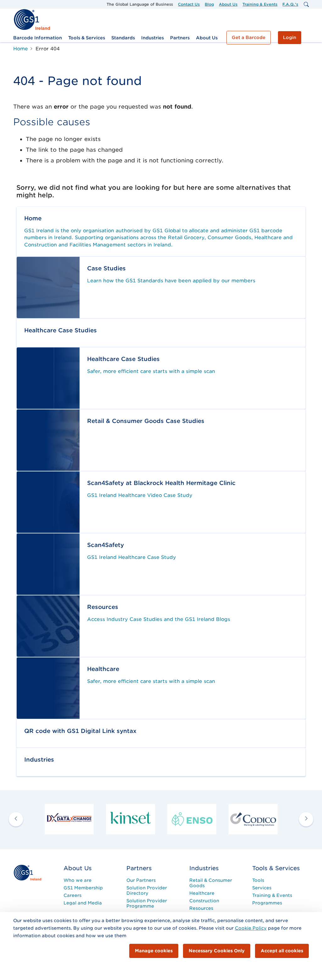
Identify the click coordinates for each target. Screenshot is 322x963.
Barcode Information (37, 37)
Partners (180, 37)
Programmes (267, 902)
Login (289, 37)
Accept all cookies (282, 950)
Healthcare (201, 893)
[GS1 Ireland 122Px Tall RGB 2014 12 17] (27, 872)
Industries (152, 37)
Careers (72, 895)
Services (261, 887)
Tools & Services (86, 37)
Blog (209, 4)
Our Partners (141, 880)
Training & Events (259, 4)
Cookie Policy (251, 928)
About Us (228, 4)
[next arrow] (306, 819)
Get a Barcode (248, 37)
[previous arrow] (15, 819)
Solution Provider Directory (146, 890)
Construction (204, 900)
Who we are (78, 880)
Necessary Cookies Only (217, 950)
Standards (123, 37)
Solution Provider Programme (146, 903)
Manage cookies (154, 950)
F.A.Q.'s (290, 4)
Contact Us (189, 4)
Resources (201, 908)
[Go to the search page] (306, 4)
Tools (258, 880)
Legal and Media (83, 902)
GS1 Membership (83, 887)
